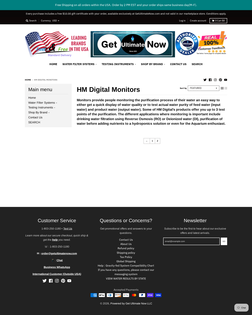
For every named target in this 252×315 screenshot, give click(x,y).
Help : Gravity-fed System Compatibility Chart (126, 265)
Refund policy (126, 248)
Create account (198, 20)
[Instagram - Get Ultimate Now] (215, 79)
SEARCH (34, 122)
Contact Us (35, 117)
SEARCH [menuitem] (197, 64)
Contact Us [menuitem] (178, 64)
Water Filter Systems (41, 102)
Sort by (183, 88)
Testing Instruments (40, 107)
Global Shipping (125, 261)
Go (224, 241)
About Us (126, 244)
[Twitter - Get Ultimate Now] (205, 79)
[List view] (225, 88)
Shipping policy (126, 252)
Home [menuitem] (53, 64)
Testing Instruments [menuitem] (118, 64)
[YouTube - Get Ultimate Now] (225, 79)
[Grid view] (222, 88)
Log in (182, 20)
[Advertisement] (103, 183)
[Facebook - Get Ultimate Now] (210, 79)
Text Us (67, 228)
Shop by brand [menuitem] (152, 64)
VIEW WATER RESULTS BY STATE (126, 278)
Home (28, 79)
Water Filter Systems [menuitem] (78, 64)
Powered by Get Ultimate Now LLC (131, 303)
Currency (46, 20)
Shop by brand (37, 112)
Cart (220, 20)
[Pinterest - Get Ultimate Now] (220, 79)
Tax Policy (126, 257)
